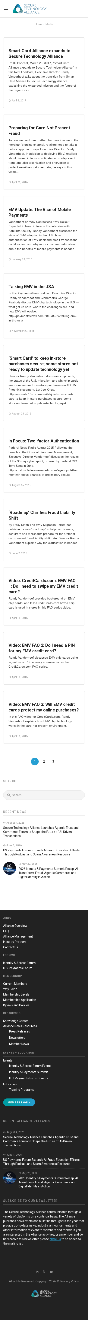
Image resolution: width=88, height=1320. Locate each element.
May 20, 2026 (29, 863)
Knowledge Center (15, 1021)
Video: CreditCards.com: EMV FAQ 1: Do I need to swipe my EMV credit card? (43, 586)
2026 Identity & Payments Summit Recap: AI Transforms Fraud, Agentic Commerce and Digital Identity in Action (48, 873)
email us (55, 1239)
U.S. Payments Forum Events (28, 1078)
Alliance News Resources (20, 1026)
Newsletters (17, 1037)
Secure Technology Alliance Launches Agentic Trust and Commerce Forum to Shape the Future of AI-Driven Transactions (41, 832)
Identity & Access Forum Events (30, 1066)
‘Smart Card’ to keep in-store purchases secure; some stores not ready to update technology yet (43, 364)
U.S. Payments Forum (17, 968)
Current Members (15, 983)
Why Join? (10, 989)
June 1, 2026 (14, 845)
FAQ (6, 931)
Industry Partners (14, 942)
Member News (19, 1044)
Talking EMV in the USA (31, 286)
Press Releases (19, 1031)
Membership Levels (16, 994)
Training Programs (21, 1089)
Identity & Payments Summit (28, 1072)
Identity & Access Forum (19, 963)
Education (10, 1084)
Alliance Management (18, 936)
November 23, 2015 (23, 330)
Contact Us (10, 947)
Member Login (19, 1102)
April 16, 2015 (19, 617)
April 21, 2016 (19, 182)
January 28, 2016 (21, 259)
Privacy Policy (69, 1281)
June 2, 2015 (19, 553)
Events (7, 1060)
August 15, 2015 (21, 485)
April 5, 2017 (18, 100)
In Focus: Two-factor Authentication (44, 441)
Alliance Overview (15, 925)
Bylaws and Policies (16, 1005)
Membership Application (19, 1000)
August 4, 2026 (15, 822)
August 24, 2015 (21, 413)
